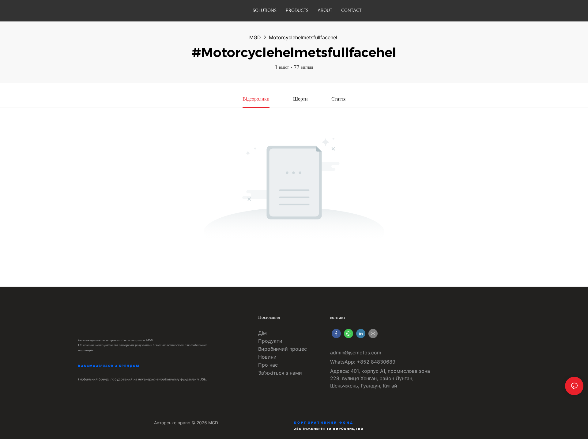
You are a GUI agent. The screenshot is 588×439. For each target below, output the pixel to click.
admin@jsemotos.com (355, 352)
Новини (267, 357)
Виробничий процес (282, 349)
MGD (255, 37)
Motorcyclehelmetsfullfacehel (303, 37)
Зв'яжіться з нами (280, 373)
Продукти (270, 341)
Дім (262, 333)
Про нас (268, 365)
